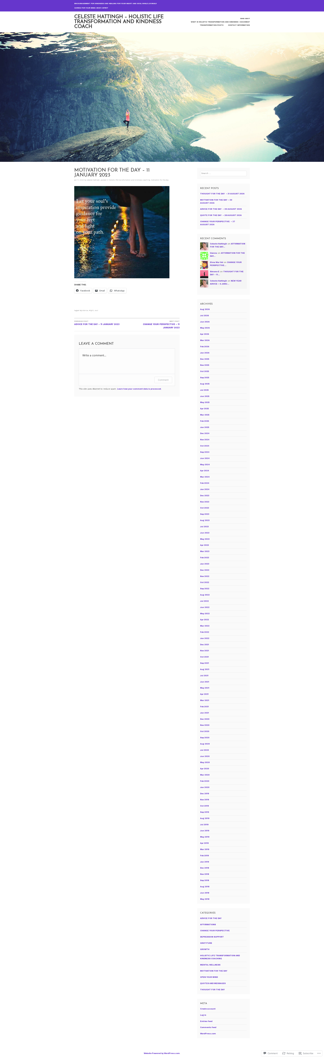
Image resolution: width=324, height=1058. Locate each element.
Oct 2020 (204, 731)
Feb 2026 (204, 347)
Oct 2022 (204, 582)
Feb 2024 (204, 483)
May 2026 (205, 328)
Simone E (214, 272)
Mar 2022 (204, 626)
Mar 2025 (204, 415)
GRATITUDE (206, 943)
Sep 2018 (204, 880)
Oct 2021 (204, 657)
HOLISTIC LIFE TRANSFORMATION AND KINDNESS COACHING (129, 180)
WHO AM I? (245, 18)
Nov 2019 (204, 800)
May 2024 (205, 465)
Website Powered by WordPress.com (162, 1053)
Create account (207, 1009)
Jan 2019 (204, 862)
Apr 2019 (204, 843)
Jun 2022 (204, 607)
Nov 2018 (204, 874)
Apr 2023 (204, 545)
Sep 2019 (204, 812)
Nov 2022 (204, 576)
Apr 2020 (204, 769)
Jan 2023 (204, 564)
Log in (203, 1015)
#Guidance (84, 310)
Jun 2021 (204, 682)
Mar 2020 (205, 775)
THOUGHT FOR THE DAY (212, 990)
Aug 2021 (204, 669)
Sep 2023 (204, 514)
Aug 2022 (205, 595)
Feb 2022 (204, 632)
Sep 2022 (204, 589)
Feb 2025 (204, 421)
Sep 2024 (204, 452)
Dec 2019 (204, 794)
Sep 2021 (204, 663)
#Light (91, 310)
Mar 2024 (205, 477)
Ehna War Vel (216, 262)
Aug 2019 (204, 818)
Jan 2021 (204, 713)
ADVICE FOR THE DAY (211, 918)
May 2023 (205, 539)
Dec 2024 (204, 433)
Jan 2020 (204, 787)
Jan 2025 (204, 427)
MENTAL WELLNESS (210, 965)
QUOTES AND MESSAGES (213, 983)
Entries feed (206, 1021)
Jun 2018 (204, 893)
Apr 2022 (204, 620)
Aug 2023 (205, 520)
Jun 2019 (204, 831)
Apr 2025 (204, 409)
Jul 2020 (204, 750)
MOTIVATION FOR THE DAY (160, 180)
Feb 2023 (204, 558)
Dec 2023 (204, 496)
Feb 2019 (204, 856)
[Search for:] (223, 173)
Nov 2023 (204, 502)
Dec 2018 (204, 868)
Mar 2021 (204, 700)
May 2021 (204, 688)
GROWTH (204, 949)
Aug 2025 (204, 384)
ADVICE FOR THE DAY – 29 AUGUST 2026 (221, 209)
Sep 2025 (204, 378)
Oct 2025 (204, 371)
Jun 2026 (205, 322)
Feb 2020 (204, 781)
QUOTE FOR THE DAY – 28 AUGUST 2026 (221, 215)
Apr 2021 (204, 694)
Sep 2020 (204, 738)
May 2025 (204, 402)
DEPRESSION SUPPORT (212, 937)
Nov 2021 (204, 651)
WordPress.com (208, 1034)
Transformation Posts (211, 25)
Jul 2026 (204, 316)
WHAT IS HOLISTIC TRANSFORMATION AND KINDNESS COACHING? (220, 22)
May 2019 (204, 837)
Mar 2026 (205, 340)
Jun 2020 (205, 756)
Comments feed (208, 1027)
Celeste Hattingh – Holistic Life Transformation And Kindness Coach (119, 21)
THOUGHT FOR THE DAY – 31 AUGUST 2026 (222, 194)
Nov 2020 (204, 725)
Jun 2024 (205, 458)
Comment (163, 379)
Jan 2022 (204, 638)
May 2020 (205, 762)
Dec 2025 (204, 359)
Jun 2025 (204, 396)
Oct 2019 (204, 806)
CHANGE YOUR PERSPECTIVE (215, 931)
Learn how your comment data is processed (139, 389)
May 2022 (205, 614)
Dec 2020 (204, 719)
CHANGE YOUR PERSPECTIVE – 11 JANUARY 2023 (161, 324)
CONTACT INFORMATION (239, 25)
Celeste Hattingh (93, 180)
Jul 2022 (204, 601)
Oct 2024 (204, 446)
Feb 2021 (204, 707)
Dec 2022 (204, 570)
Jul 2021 (204, 676)
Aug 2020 (205, 744)
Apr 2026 (204, 334)
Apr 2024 (204, 471)
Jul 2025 (204, 390)
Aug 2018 (204, 887)
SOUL (96, 310)
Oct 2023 (204, 508)
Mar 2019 (204, 849)
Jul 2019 (204, 825)
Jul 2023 (204, 527)
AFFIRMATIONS (208, 924)
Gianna (213, 253)
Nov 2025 (204, 365)
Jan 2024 (204, 489)
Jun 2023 (204, 533)
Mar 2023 (204, 551)
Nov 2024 (204, 440)
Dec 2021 (204, 645)
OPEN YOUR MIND (209, 977)
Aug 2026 (205, 309)
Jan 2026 (204, 353)
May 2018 (204, 899)
